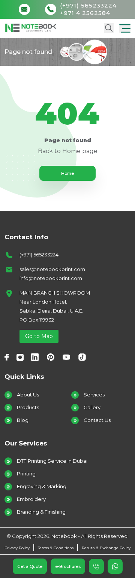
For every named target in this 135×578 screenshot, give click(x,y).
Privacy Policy (17, 547)
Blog (22, 420)
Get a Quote (29, 566)
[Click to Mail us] (26, 9)
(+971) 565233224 (39, 255)
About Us (28, 395)
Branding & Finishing (41, 512)
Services (94, 395)
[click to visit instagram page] (20, 357)
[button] (124, 28)
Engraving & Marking (41, 486)
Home (67, 173)
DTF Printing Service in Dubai (52, 461)
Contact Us (97, 420)
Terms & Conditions (56, 547)
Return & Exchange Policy (106, 547)
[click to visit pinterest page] (50, 357)
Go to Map (39, 336)
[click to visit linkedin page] (35, 357)
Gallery (92, 407)
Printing (26, 474)
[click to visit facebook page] (6, 357)
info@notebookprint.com (51, 278)
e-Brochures (68, 566)
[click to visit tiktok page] (82, 357)
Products (28, 407)
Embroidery (31, 499)
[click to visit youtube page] (66, 357)
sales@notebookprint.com (52, 269)
